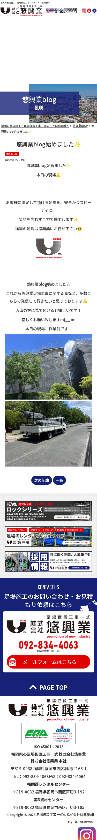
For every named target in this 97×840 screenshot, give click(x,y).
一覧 (59, 480)
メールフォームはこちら (50, 661)
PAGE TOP (53, 687)
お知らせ (12, 154)
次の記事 (41, 480)
